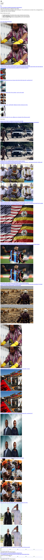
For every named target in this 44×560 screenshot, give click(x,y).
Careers (11, 554)
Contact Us (7, 554)
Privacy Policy (21, 554)
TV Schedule (2, 554)
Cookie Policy (26, 554)
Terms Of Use (15, 554)
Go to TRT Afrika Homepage (6, 21)
